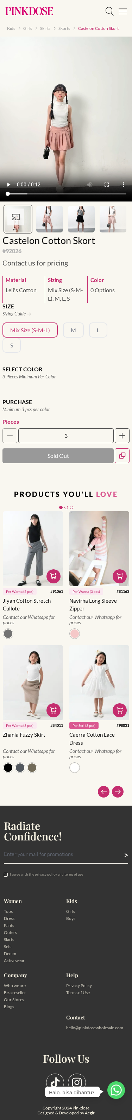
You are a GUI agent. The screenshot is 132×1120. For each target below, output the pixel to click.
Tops (8, 911)
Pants (9, 925)
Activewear (14, 960)
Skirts (9, 939)
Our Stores (14, 999)
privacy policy (46, 874)
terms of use (73, 874)
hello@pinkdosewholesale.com (94, 1027)
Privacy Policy (79, 985)
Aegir (90, 1112)
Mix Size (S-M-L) (30, 330)
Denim (10, 953)
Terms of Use (78, 992)
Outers (10, 932)
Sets (7, 946)
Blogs (9, 1006)
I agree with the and (46, 874)
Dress (9, 918)
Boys (70, 918)
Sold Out (58, 455)
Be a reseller (15, 992)
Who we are (15, 985)
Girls (70, 911)
